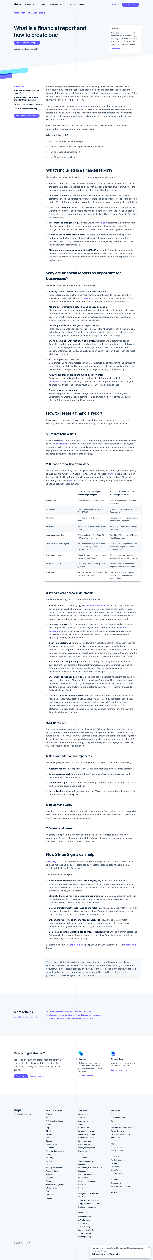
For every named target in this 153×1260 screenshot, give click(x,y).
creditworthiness (57, 381)
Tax (47, 1191)
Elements (50, 1147)
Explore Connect (85, 1075)
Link (47, 1164)
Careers (114, 1163)
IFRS (70, 480)
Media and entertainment (88, 1174)
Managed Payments (54, 1167)
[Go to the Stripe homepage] (16, 1110)
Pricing (81, 4)
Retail (80, 1188)
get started (130, 944)
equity (104, 222)
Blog (112, 1121)
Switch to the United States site (106, 1254)
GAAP (110, 473)
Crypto (49, 1141)
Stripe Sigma (52, 861)
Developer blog (84, 1236)
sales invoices (61, 443)
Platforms (82, 1151)
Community (115, 1124)
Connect (49, 1137)
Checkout (50, 1131)
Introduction (19, 86)
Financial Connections (55, 1151)
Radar (48, 1181)
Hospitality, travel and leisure (90, 1167)
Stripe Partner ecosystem (89, 1203)
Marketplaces (84, 1144)
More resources (22, 12)
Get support (116, 1183)
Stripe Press (116, 1170)
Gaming (81, 1164)
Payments (50, 1174)
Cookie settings (117, 1147)
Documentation (84, 1216)
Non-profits (83, 1178)
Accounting (39, 12)
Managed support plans (120, 1186)
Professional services (87, 1181)
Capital (49, 1127)
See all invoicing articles (24, 1017)
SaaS (80, 1154)
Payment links (52, 1171)
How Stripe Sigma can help (26, 108)
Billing (48, 1124)
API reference (84, 1220)
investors (80, 106)
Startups (82, 1117)
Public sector (83, 1184)
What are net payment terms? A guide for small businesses (75, 1015)
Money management (87, 1147)
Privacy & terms (117, 1131)
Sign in (115, 4)
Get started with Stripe (26, 42)
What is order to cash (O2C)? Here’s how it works (70, 1011)
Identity (49, 1154)
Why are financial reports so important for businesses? (26, 98)
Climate (49, 1134)
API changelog (84, 1226)
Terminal (49, 1194)
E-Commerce (83, 1127)
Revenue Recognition (55, 1184)
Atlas (48, 1117)
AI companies (84, 1157)
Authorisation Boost (54, 1121)
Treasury (50, 1198)
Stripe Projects (84, 1233)
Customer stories (118, 1117)
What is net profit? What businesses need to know (71, 1018)
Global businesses (86, 1137)
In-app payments (85, 1141)
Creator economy (85, 1161)
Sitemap (114, 1144)
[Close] (148, 1247)
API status (82, 1223)
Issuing (49, 1161)
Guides (114, 1114)
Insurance (82, 1171)
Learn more (116, 48)
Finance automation (86, 1134)
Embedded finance (86, 1131)
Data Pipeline (51, 1144)
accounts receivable (97, 605)
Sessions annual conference (122, 1127)
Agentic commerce (86, 1121)
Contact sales (130, 4)
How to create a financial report (28, 104)
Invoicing (49, 1157)
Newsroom (115, 1167)
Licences (114, 1140)
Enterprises (83, 1114)
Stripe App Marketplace (88, 1200)
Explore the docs (118, 1070)
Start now (20, 1076)
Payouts (49, 1178)
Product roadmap (118, 1160)
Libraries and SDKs (86, 1230)
